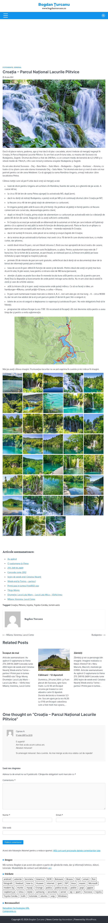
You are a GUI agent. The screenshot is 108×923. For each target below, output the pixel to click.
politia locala (61, 887)
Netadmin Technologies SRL (16, 908)
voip (53, 896)
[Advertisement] (54, 38)
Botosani (59, 879)
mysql (29, 887)
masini (82, 883)
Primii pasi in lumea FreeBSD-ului (23, 585)
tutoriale (33, 896)
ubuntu (44, 896)
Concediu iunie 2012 (17, 572)
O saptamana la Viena (18, 563)
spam (78, 892)
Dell (78, 879)
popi (82, 887)
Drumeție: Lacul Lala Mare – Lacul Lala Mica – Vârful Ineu (35, 594)
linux (73, 883)
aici (49, 868)
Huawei (39, 883)
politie (74, 887)
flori (94, 879)
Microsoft (93, 883)
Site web (7, 827)
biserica (40, 879)
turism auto (54, 605)
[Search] (103, 15)
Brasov (69, 879)
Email (59, 815)
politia (49, 887)
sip (71, 892)
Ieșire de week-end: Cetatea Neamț (24, 577)
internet (50, 883)
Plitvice (22, 605)
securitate (52, 892)
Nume (6, 815)
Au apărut (12, 559)
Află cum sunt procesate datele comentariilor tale (76, 850)
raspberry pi (9, 892)
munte (20, 887)
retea (21, 892)
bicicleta (29, 879)
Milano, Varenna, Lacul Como (21, 599)
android (7, 879)
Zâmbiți (78, 653)
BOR (49, 879)
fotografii (8, 883)
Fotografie (8, 67)
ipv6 (60, 883)
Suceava (88, 892)
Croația (14, 605)
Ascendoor (67, 919)
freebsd (19, 883)
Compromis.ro (9, 911)
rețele (30, 892)
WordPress (91, 919)
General (17, 67)
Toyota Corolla (41, 605)
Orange (39, 887)
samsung (40, 892)
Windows (62, 896)
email (86, 879)
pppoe (90, 887)
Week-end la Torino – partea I (22, 581)
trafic (23, 896)
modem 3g (9, 887)
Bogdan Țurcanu (54, 4)
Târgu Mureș (13, 590)
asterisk (18, 879)
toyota (30, 605)
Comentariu (9, 780)
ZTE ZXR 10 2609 (15, 568)
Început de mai (11, 653)
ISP (66, 883)
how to (29, 883)
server (63, 892)
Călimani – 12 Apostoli (50, 675)
